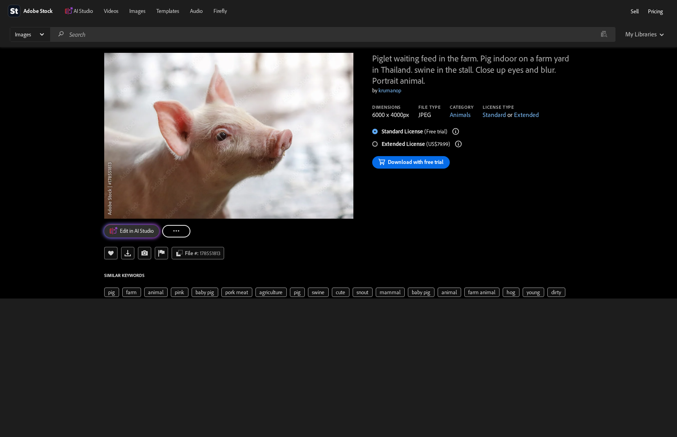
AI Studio (83, 10)
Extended (526, 115)
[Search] (61, 34)
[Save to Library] (111, 253)
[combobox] (332, 34)
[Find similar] (604, 34)
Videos (111, 10)
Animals (460, 115)
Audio (196, 10)
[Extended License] (458, 144)
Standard (494, 115)
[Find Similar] (144, 253)
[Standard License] (455, 131)
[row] (111, 292)
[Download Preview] (127, 253)
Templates (167, 10)
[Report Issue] (161, 253)
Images (137, 10)
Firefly (220, 10)
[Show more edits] (176, 231)
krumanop (389, 90)
